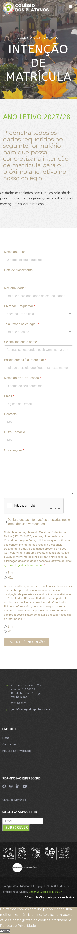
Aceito (5, 931)
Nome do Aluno (16, 252)
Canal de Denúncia (14, 799)
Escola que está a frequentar (25, 360)
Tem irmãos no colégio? (21, 324)
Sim (10, 572)
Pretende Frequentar (19, 306)
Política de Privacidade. (18, 926)
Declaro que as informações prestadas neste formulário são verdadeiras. (39, 521)
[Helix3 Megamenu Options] (70, 6)
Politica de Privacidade (16, 751)
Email (9, 396)
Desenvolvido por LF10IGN (45, 892)
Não (10, 577)
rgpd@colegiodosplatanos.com (23, 565)
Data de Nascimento (19, 270)
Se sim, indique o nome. (21, 342)
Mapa (5, 738)
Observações (14, 450)
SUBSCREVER (16, 827)
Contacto (11, 414)
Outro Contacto (14, 432)
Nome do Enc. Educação (22, 378)
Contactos (9, 744)
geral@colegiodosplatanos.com (31, 709)
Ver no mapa (19, 696)
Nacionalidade (15, 288)
